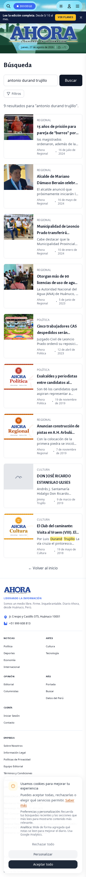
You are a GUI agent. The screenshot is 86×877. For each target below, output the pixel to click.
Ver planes (65, 17)
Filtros (16, 93)
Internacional (12, 667)
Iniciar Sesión (12, 715)
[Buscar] (8, 6)
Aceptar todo (43, 864)
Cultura (50, 646)
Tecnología (52, 653)
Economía (9, 660)
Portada (50, 684)
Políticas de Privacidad (17, 759)
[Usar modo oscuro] (61, 6)
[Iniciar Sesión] (69, 6)
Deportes (9, 653)
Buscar (71, 80)
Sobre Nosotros (13, 745)
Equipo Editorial (13, 766)
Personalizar (43, 854)
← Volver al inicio (43, 568)
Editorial (9, 684)
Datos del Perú (55, 698)
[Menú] (77, 6)
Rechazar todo (43, 844)
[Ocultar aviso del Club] (81, 17)
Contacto (9, 722)
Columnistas (11, 691)
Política (8, 646)
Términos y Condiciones (18, 773)
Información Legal (15, 752)
